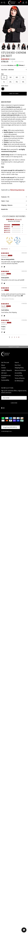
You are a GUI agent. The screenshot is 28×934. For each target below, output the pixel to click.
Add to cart (14, 93)
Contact (3, 368)
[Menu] (1, 2)
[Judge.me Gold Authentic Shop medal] (9, 240)
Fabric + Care (5, 201)
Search (17, 362)
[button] (5, 59)
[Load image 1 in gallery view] (14, 24)
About (3, 365)
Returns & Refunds (20, 370)
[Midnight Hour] (12, 2)
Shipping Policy (19, 368)
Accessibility (18, 373)
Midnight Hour (8, 431)
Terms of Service (19, 378)
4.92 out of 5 (18, 219)
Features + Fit (5, 197)
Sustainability (5, 380)
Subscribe (14, 403)
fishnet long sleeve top (17, 190)
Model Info (4, 209)
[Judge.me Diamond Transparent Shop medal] (17, 240)
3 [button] (14, 337)
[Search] (5, 2)
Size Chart (18, 365)
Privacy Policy (19, 375)
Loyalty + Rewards (6, 370)
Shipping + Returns (6, 205)
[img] (5, 253)
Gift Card (3, 373)
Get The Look (5, 362)
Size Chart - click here (7, 69)
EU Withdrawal (19, 381)
